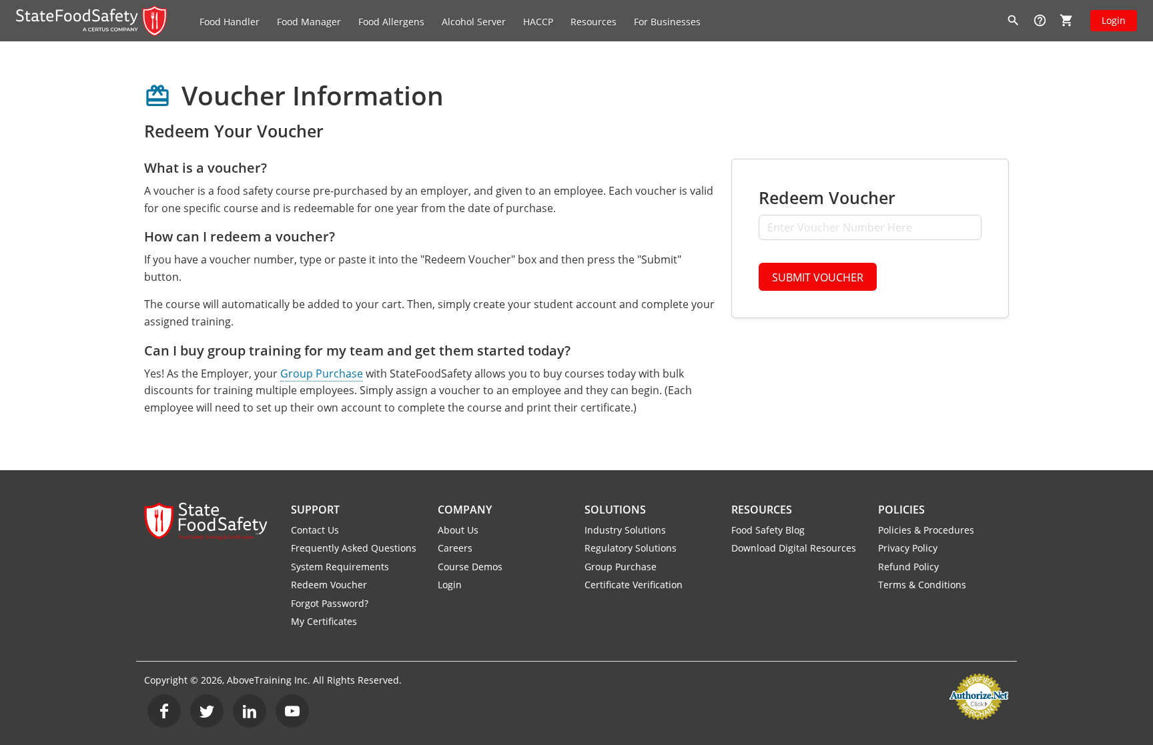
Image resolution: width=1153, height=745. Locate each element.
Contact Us (315, 530)
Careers (455, 548)
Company (465, 509)
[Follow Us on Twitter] (207, 711)
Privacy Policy (907, 548)
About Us (458, 530)
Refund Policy (908, 566)
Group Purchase (321, 373)
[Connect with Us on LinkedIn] (249, 711)
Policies (901, 509)
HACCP (538, 21)
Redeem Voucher (329, 584)
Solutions (615, 509)
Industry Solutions (625, 530)
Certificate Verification (634, 584)
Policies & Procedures (926, 530)
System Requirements (340, 566)
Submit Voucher (817, 277)
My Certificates (324, 621)
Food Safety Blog (768, 530)
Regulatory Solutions (631, 548)
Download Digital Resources (793, 548)
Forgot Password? (329, 603)
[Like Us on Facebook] (164, 711)
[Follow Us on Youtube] (292, 711)
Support (315, 509)
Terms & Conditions (922, 584)
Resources (761, 509)
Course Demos (470, 566)
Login (1114, 20)
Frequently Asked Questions (353, 548)
